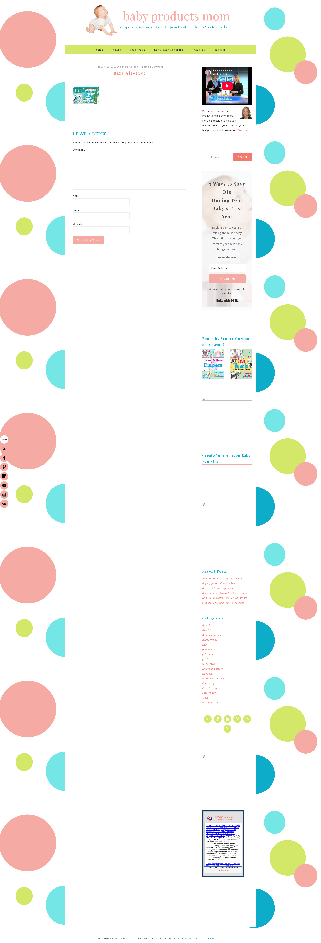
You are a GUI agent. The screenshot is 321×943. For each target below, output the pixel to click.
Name (76, 196)
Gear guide (208, 649)
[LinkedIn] (4, 476)
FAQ (204, 644)
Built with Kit (227, 301)
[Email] (4, 485)
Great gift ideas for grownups (218, 588)
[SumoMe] (4, 504)
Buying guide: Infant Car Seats (219, 583)
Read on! (242, 130)
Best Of (206, 630)
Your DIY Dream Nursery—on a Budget (223, 578)
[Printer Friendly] (4, 494)
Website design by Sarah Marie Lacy (200, 938)
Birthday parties (211, 635)
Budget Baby (209, 639)
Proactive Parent (211, 688)
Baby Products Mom (101, 20)
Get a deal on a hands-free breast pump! (225, 593)
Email (76, 210)
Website (77, 224)
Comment (80, 149)
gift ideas (207, 659)
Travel (205, 697)
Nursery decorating (213, 678)
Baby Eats (208, 625)
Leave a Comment (152, 66)
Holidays (207, 673)
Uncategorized (210, 702)
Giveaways (208, 663)
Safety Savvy (209, 692)
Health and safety (212, 668)
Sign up (225, 870)
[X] (4, 448)
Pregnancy (208, 683)
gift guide (207, 654)
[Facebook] (4, 458)
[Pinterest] (4, 467)
